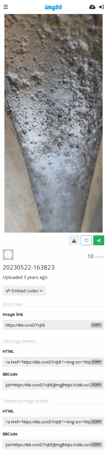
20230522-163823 (29, 267)
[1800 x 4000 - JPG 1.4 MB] (74, 240)
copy (96, 325)
